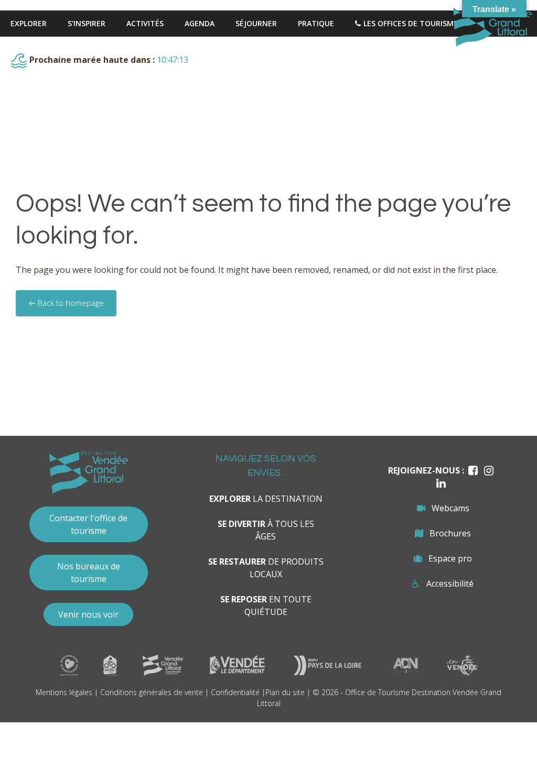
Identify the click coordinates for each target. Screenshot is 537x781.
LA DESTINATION (266, 498)
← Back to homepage (66, 303)
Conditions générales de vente (151, 692)
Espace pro (450, 558)
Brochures (450, 533)
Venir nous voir (88, 614)
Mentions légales (64, 692)
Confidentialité (235, 692)
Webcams (450, 508)
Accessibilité (450, 583)
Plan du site (285, 692)
